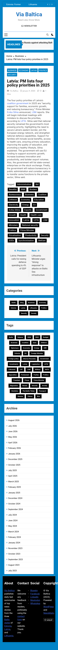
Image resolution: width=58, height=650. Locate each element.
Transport (42, 391)
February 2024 (14, 537)
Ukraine (20, 396)
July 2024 (12, 515)
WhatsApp (35, 603)
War (38, 396)
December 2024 (15, 498)
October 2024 (14, 504)
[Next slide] (52, 4)
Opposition (13, 375)
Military (37, 369)
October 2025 (14, 465)
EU (34, 205)
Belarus (20, 337)
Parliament (25, 375)
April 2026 (12, 442)
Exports (27, 210)
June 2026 (12, 431)
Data (34, 343)
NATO (47, 369)
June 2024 (12, 520)
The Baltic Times (29, 391)
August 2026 (13, 420)
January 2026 (14, 454)
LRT (21, 369)
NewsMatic (48, 613)
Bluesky (34, 590)
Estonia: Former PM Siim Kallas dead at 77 (13, 4)
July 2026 (12, 426)
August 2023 (13, 565)
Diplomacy (15, 348)
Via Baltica (29, 14)
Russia (24, 386)
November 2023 (15, 548)
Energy (25, 205)
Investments (13, 364)
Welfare (41, 240)
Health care (36, 215)
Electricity (13, 205)
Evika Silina (13, 112)
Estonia (13, 308)
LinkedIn (34, 597)
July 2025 (12, 470)
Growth (12, 215)
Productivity (31, 235)
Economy (23, 70)
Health (23, 215)
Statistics (14, 391)
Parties (36, 375)
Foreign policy (13, 359)
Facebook (35, 594)
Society (33, 313)
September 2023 (15, 559)
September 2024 (15, 509)
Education (39, 199)
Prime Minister (27, 230)
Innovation (14, 220)
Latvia (34, 70)
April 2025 (12, 476)
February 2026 (14, 448)
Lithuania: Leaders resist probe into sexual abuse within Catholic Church (29, 4)
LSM (34, 112)
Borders (33, 189)
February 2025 (14, 487)
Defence (13, 199)
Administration (24, 184)
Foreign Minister (37, 353)
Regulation (14, 386)
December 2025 (15, 459)
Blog (22, 303)
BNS (37, 337)
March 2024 (13, 531)
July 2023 (12, 570)
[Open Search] (47, 35)
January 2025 (14, 492)
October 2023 (14, 554)
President (16, 380)
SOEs (11, 240)
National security (30, 225)
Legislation (36, 364)
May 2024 (12, 526)
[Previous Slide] (48, 4)
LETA (23, 121)
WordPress (48, 606)
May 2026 (12, 437)
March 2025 (13, 481)
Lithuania (33, 308)
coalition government (17, 103)
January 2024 (14, 542)
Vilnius (30, 396)
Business (12, 70)
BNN (23, 189)
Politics (43, 70)
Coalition (42, 194)
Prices (27, 380)
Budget (45, 337)
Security (12, 74)
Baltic (14, 303)
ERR (45, 348)
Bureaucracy (15, 194)
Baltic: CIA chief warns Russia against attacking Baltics (26, 42)
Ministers (13, 225)
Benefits (13, 189)
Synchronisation (26, 240)
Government (41, 210)
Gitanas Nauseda (29, 359)
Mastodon (35, 600)
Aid (37, 184)
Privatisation (15, 235)
